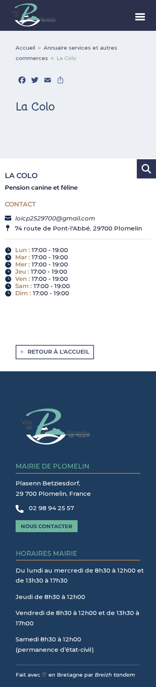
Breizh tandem (115, 674)
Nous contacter (46, 526)
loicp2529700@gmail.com (55, 218)
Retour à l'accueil (58, 351)
